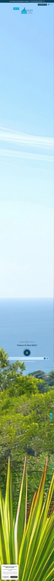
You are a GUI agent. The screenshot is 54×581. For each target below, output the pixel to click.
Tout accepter (14, 577)
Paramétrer (6, 577)
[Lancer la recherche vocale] (27, 352)
